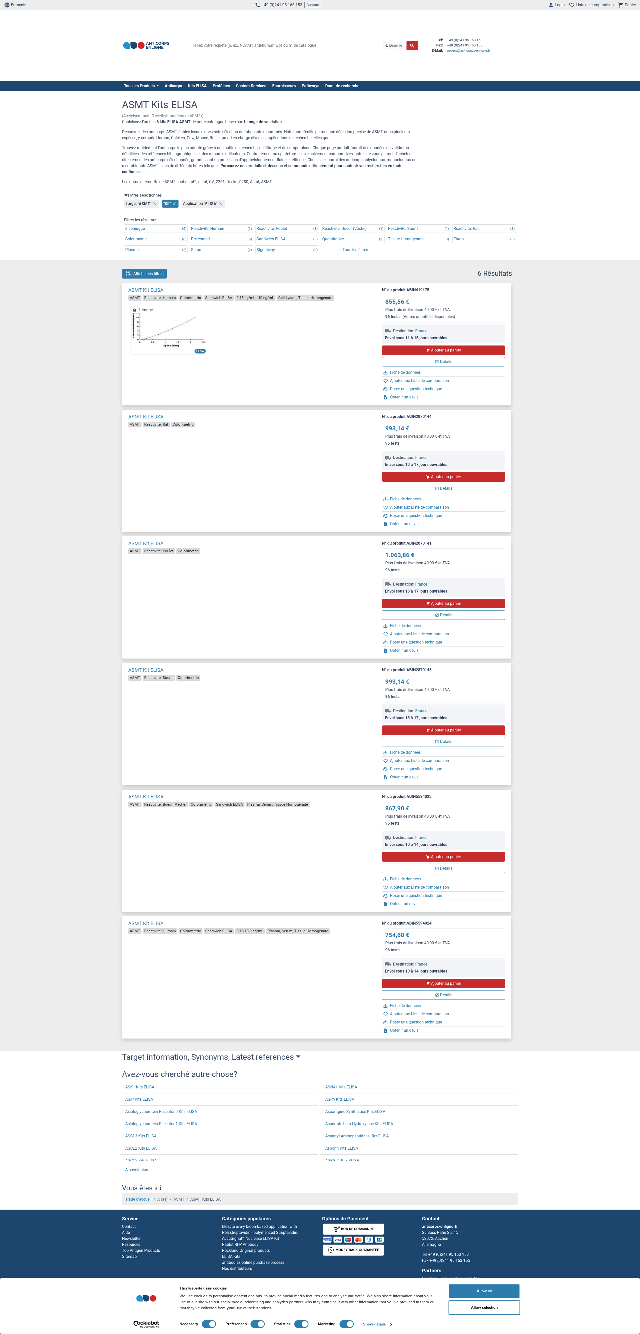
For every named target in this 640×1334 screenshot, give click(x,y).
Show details (374, 1324)
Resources (131, 1244)
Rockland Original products (246, 1250)
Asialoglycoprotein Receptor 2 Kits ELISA (161, 1111)
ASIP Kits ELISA (139, 1099)
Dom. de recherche (342, 85)
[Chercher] (412, 45)
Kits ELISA (197, 85)
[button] (135, 1169)
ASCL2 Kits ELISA (140, 1148)
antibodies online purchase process (253, 1262)
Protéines (221, 85)
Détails (446, 361)
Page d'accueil (139, 1199)
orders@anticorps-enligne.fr (468, 50)
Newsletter (131, 1238)
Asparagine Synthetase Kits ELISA (355, 1111)
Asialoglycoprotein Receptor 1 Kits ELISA (161, 1123)
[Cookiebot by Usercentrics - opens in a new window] (146, 1324)
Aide (126, 1232)
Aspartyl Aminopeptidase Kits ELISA (357, 1136)
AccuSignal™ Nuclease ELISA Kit (250, 1238)
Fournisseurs (284, 85)
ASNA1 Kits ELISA (341, 1087)
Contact (312, 5)
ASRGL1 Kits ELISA (342, 1160)
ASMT (179, 1199)
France (421, 331)
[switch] (257, 1324)
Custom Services (251, 85)
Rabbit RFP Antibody (240, 1244)
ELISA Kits (231, 1256)
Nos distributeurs (237, 1268)
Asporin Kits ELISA (341, 1148)
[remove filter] (154, 204)
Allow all (484, 1291)
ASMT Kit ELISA (146, 290)
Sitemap (129, 1256)
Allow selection (484, 1307)
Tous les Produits (140, 85)
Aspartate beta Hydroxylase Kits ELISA (359, 1123)
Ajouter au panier (446, 350)
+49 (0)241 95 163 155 (450, 1260)
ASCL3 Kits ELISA (140, 1136)
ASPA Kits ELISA (339, 1099)
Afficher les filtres (148, 273)
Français (18, 4)
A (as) (162, 1199)
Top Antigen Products (141, 1250)
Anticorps (173, 85)
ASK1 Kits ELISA (139, 1087)
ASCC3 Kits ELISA (141, 1160)
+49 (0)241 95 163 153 (282, 4)
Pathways (310, 85)
